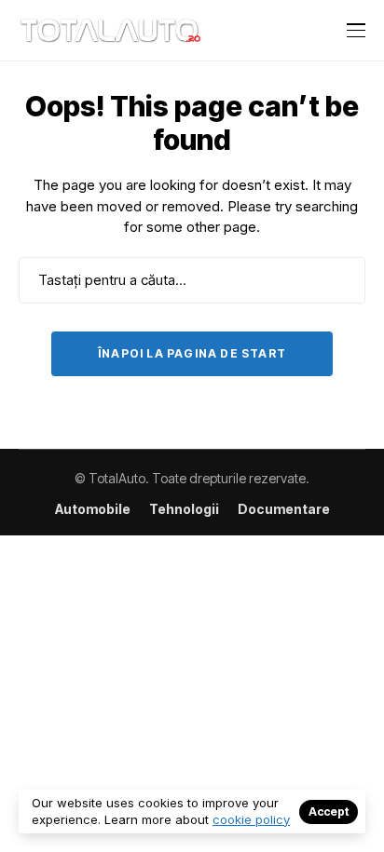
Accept (329, 811)
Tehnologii (184, 509)
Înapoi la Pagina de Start (192, 353)
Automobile (92, 509)
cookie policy (251, 819)
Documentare (284, 509)
